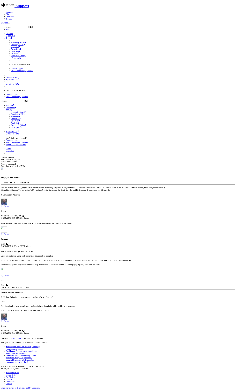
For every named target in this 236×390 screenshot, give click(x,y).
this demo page (15, 338)
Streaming (15, 47)
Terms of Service (12, 373)
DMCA (9, 379)
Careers (9, 384)
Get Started (10, 36)
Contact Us (10, 381)
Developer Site (11, 84)
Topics (8, 38)
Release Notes (11, 77)
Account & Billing (18, 56)
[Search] (31, 27)
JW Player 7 (15, 58)
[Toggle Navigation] (9, 23)
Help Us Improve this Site (16, 145)
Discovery (15, 51)
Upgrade (4, 23)
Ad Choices (10, 377)
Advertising (15, 49)
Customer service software (20, 388)
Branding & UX (17, 45)
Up (2, 206)
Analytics (14, 53)
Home (8, 149)
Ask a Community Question (22, 71)
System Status (11, 79)
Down (6, 206)
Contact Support (17, 68)
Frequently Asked (18, 42)
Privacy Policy (11, 375)
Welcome (9, 34)
